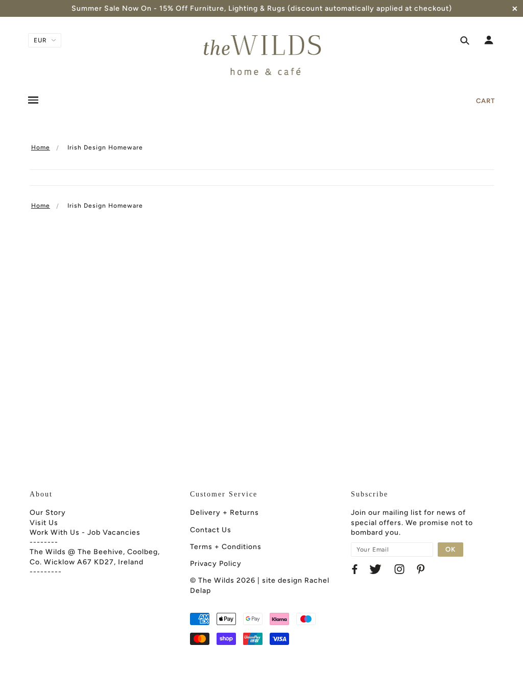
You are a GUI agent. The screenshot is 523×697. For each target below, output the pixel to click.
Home (40, 147)
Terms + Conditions (226, 546)
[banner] (262, 55)
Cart (485, 101)
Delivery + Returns (224, 512)
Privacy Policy (216, 563)
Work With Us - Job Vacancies (85, 532)
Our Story (48, 512)
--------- (46, 571)
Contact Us (210, 530)
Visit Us (44, 522)
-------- (44, 542)
